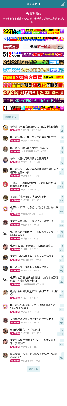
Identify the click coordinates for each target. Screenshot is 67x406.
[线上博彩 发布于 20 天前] (5, 160)
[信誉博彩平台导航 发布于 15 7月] (5, 209)
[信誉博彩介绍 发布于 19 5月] (5, 320)
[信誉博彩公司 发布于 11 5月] (5, 341)
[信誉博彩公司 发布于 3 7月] (5, 247)
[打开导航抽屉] (3, 4)
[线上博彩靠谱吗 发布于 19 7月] (5, 198)
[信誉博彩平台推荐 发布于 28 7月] (5, 184)
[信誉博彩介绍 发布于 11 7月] (5, 222)
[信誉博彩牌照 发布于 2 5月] (5, 355)
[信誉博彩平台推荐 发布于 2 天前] (5, 128)
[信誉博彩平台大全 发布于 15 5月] (5, 331)
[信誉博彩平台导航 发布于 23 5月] (5, 306)
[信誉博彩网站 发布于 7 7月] (5, 233)
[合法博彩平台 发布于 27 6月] (5, 257)
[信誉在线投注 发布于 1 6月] (5, 292)
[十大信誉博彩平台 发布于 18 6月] (5, 268)
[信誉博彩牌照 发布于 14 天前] (5, 149)
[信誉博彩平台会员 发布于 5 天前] (5, 138)
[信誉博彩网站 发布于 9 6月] (5, 279)
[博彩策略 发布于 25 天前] (5, 170)
